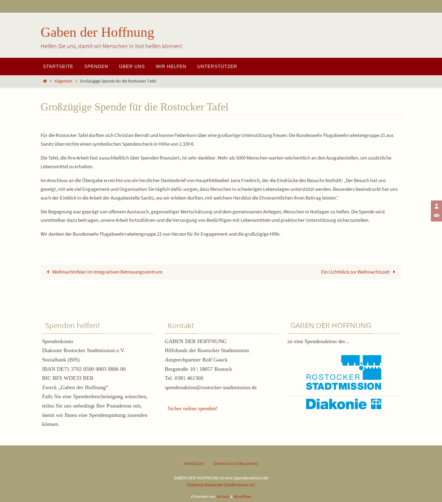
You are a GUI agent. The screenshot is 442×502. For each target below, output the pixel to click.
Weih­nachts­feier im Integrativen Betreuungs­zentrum (106, 271)
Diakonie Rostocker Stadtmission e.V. (221, 485)
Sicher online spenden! (193, 408)
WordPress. (242, 496)
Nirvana (222, 496)
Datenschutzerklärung (235, 463)
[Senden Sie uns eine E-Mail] (435, 216)
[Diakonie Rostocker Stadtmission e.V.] (435, 206)
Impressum (194, 463)
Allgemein (63, 81)
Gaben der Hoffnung (97, 32)
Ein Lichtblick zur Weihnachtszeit (356, 271)
